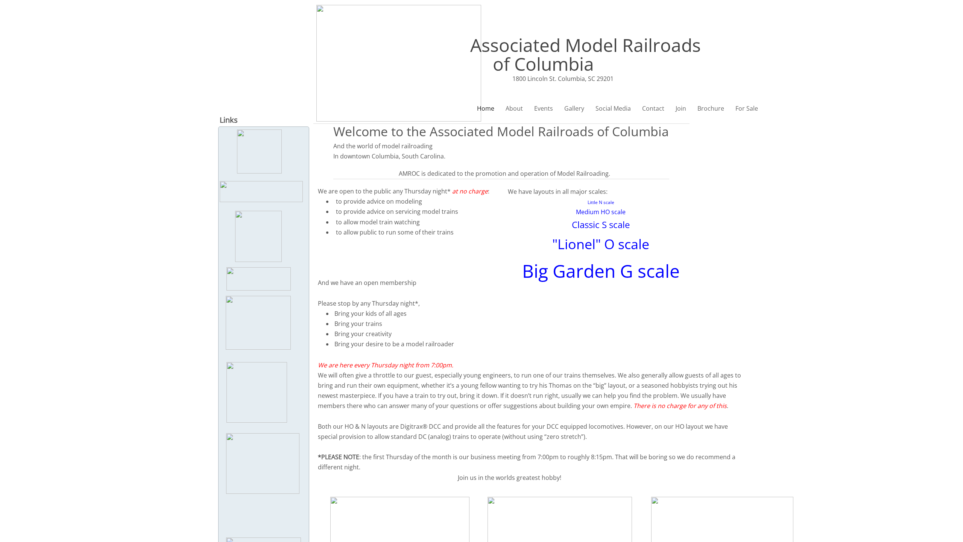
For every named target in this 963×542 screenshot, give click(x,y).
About (514, 108)
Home (485, 108)
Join (681, 108)
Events (543, 108)
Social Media (613, 108)
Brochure (710, 108)
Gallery (574, 108)
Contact (653, 108)
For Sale (746, 108)
